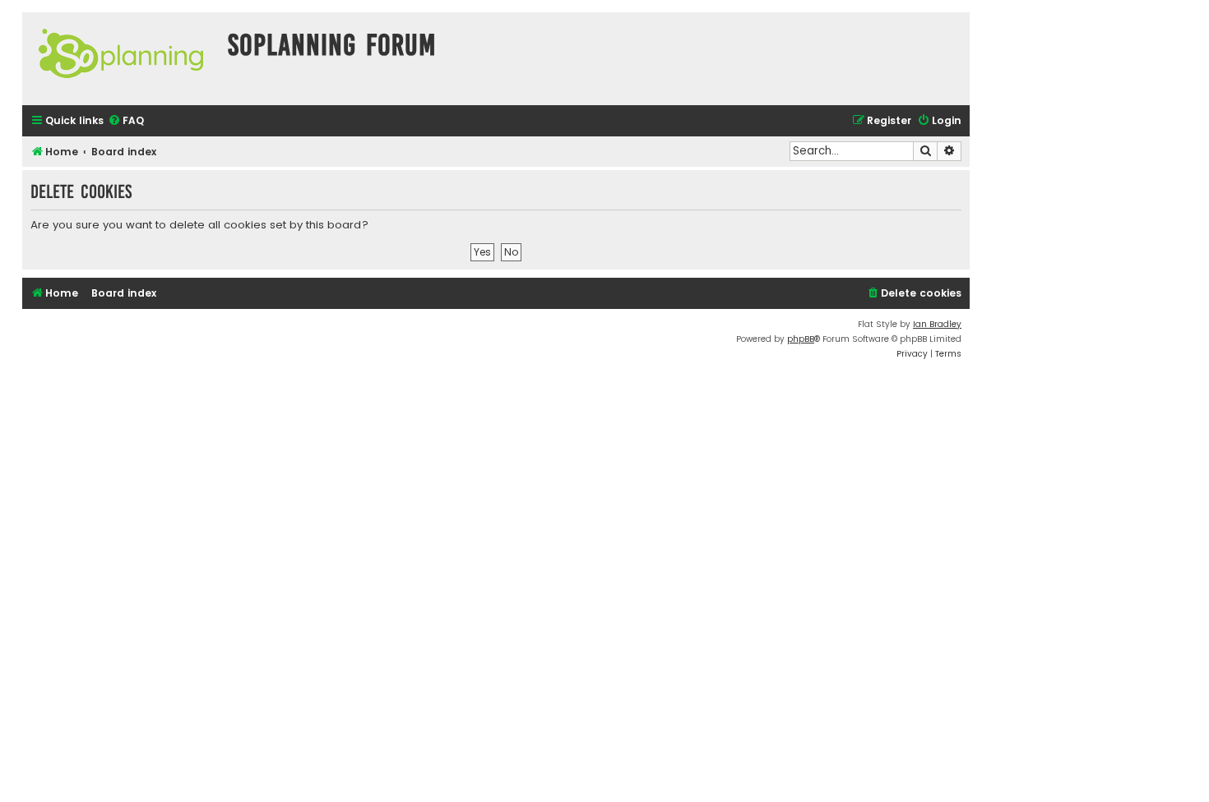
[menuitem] (126, 121)
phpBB (800, 339)
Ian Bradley (937, 324)
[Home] (120, 58)
